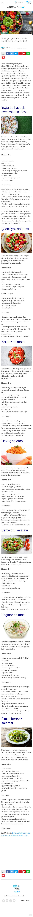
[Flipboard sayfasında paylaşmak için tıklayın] (24, 53)
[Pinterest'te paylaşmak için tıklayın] (20, 53)
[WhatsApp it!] (28, 53)
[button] (2, 2)
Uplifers (8, 47)
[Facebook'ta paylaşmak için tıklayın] (8, 53)
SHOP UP (20, 2)
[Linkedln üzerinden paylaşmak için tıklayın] (16, 53)
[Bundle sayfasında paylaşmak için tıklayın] (3, 57)
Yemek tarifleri (14, 32)
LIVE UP (5, 32)
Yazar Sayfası (25, 900)
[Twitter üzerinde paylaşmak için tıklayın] (12, 53)
